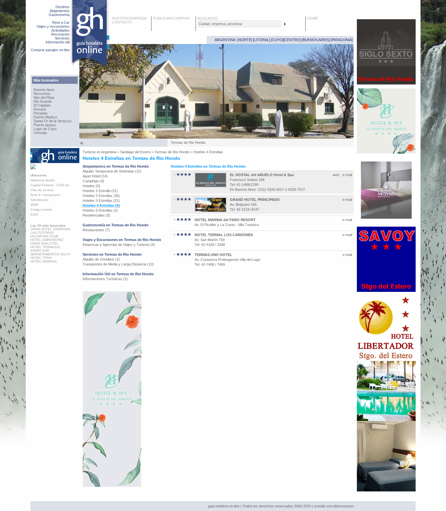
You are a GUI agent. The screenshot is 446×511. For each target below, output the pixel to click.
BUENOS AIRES (316, 40)
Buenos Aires (44, 90)
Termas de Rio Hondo (172, 152)
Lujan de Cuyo (45, 129)
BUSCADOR (208, 18)
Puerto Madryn (45, 117)
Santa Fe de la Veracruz (53, 121)
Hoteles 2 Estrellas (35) (101, 196)
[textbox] (239, 23)
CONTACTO (122, 22)
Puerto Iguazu (45, 125)
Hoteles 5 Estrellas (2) (100, 210)
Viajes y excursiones (53, 26)
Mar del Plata (44, 97)
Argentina (108, 152)
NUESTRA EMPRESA (129, 18)
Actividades (60, 30)
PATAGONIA (342, 40)
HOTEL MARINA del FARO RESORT (225, 220)
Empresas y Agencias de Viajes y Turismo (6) (119, 245)
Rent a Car (61, 22)
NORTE (244, 40)
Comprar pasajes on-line (50, 50)
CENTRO (292, 40)
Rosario (40, 109)
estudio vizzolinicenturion (334, 506)
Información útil (58, 42)
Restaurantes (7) (96, 230)
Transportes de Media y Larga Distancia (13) (118, 264)
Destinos (63, 7)
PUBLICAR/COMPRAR (171, 18)
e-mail (347, 175)
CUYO (277, 40)
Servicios (62, 38)
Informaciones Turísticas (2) (105, 279)
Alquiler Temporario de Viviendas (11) (112, 171)
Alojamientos (60, 11)
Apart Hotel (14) (95, 176)
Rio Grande (43, 101)
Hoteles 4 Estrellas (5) (101, 205)
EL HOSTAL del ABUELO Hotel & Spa (262, 175)
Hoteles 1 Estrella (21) (100, 191)
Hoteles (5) (91, 186)
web (336, 175)
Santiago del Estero (135, 152)
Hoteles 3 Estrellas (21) (101, 201)
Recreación (60, 34)
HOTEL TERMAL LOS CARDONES (224, 235)
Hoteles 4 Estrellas (208, 152)
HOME (312, 18)
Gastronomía (59, 15)
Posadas (41, 113)
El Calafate (42, 105)
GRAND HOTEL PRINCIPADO (255, 200)
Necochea (42, 94)
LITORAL (261, 40)
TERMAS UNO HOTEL (213, 255)
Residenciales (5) (96, 215)
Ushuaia (40, 133)
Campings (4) (93, 181)
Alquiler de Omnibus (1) (101, 259)
